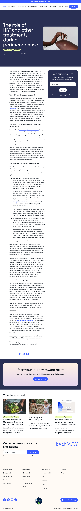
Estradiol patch (7, 469)
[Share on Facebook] (20, 354)
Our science (26, 476)
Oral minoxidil (7, 483)
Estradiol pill (7, 473)
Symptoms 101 (46, 473)
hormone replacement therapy (29, 130)
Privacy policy (57, 508)
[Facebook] (4, 499)
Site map (76, 508)
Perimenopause (8, 49)
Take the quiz (46, 469)
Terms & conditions (67, 508)
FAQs (62, 473)
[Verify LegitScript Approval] (38, 501)
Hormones (68, 416)
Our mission (26, 469)
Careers (24, 480)
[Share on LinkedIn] (27, 354)
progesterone (13, 108)
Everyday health (8, 416)
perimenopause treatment (24, 320)
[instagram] (8, 499)
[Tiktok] (15, 499)
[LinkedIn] (12, 499)
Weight (16, 416)
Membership (26, 473)
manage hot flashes (19, 201)
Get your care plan (40, 379)
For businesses (27, 483)
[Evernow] (67, 444)
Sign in (66, 6)
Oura (43, 484)
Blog (43, 476)
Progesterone (7, 476)
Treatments (17, 49)
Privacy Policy (32, 455)
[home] (4, 6)
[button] (12, 6)
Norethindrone (7, 480)
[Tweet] (23, 354)
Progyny (44, 488)
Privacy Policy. (63, 95)
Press (24, 486)
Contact (63, 469)
